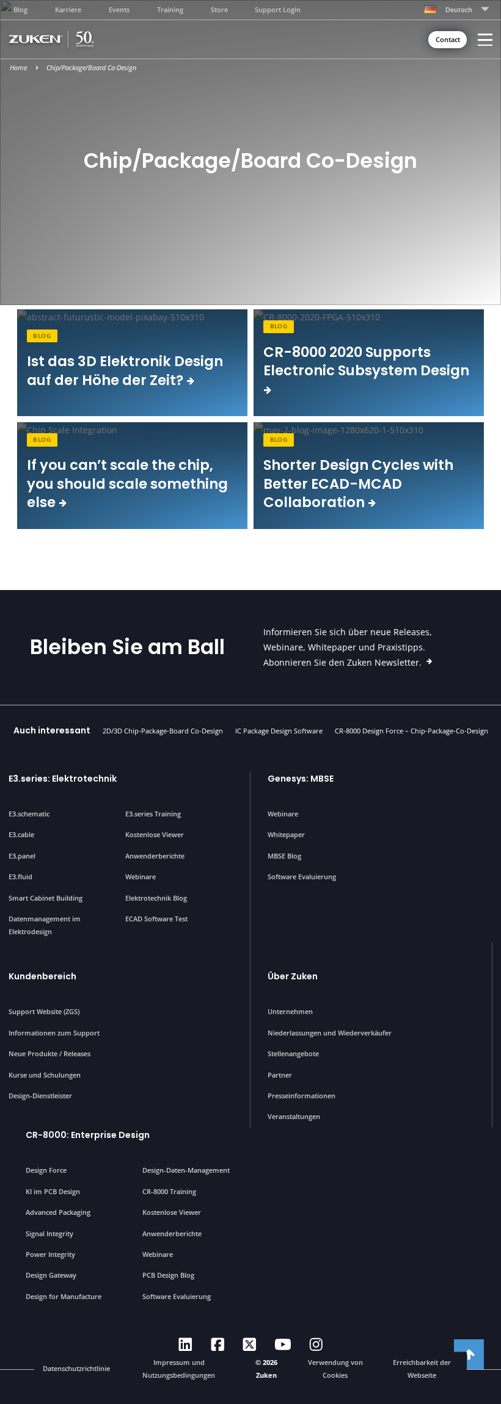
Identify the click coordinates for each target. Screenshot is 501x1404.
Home (18, 67)
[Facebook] (217, 1344)
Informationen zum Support (54, 1032)
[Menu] (485, 40)
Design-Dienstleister (40, 1095)
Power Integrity (50, 1254)
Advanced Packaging (58, 1212)
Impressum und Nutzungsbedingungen (178, 1368)
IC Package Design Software (279, 730)
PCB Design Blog (168, 1275)
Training (170, 9)
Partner (280, 1074)
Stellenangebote (293, 1053)
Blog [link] (42, 336)
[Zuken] (70, 39)
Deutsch (458, 9)
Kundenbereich (42, 976)
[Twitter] (249, 1344)
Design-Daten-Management (186, 1170)
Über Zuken (293, 976)
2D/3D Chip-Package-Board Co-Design (163, 730)
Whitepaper (286, 834)
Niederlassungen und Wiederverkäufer (330, 1032)
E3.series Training (153, 813)
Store (219, 9)
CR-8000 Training (169, 1191)
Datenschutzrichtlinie (76, 1368)
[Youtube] (282, 1344)
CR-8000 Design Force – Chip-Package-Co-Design (411, 730)
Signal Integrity (49, 1233)
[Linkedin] (185, 1344)
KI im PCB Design (53, 1191)
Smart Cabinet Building (45, 897)
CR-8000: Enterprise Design (88, 1135)
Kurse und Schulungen (45, 1074)
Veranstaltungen (294, 1116)
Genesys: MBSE (301, 778)
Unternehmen (290, 1011)
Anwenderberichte (155, 855)
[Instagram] (316, 1344)
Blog (20, 9)
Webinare (140, 876)
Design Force (46, 1170)
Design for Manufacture (63, 1296)
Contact (448, 39)
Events (119, 9)
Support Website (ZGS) (44, 1011)
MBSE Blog (284, 855)
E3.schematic (29, 813)
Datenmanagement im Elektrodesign (45, 924)
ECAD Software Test (156, 918)
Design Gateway (51, 1275)
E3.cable (21, 834)
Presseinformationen (301, 1095)
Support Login (278, 9)
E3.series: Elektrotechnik (63, 778)
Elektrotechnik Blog (156, 897)
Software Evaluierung (302, 876)
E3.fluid (20, 876)
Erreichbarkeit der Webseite (422, 1368)
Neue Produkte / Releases (49, 1053)
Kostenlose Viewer (154, 834)
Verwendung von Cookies (335, 1368)
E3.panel (22, 855)
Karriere (68, 9)
